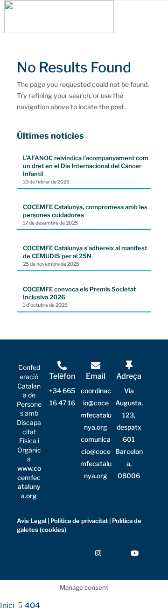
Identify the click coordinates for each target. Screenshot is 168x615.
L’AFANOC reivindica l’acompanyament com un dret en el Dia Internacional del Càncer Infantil (85, 165)
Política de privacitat (79, 520)
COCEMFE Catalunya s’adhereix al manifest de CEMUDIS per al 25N (85, 252)
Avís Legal (31, 520)
